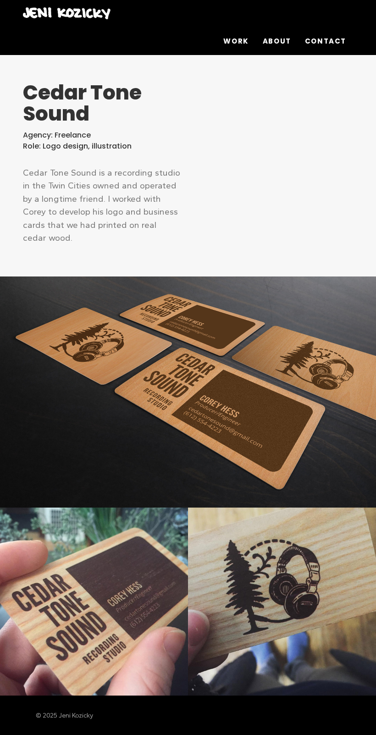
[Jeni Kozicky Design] (132, 14)
